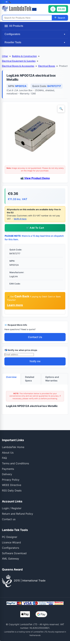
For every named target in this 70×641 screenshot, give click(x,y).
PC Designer (9, 537)
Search (61, 17)
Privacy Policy (10, 479)
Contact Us (35, 337)
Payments (8, 468)
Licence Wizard (11, 542)
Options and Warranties (52, 379)
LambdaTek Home (13, 447)
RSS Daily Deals (11, 490)
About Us (8, 452)
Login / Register (11, 508)
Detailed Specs (29, 379)
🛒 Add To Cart (35, 227)
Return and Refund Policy (17, 513)
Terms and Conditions (15, 463)
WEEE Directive (11, 485)
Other (5, 56)
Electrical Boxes (46, 66)
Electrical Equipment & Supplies (18, 61)
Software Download (14, 553)
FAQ (4, 457)
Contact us (8, 519)
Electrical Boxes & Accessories (18, 66)
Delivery (7, 474)
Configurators (10, 547)
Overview (11, 377)
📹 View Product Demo (35, 178)
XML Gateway (10, 558)
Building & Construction (24, 56)
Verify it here (20, 219)
